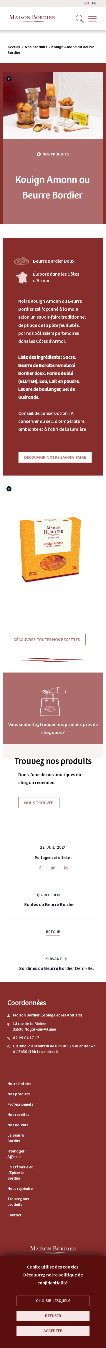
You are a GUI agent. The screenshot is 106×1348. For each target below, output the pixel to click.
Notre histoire (19, 1084)
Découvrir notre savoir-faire (55, 457)
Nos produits (36, 47)
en (86, 3)
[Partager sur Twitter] (53, 868)
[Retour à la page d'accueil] (32, 18)
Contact (14, 1215)
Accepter (53, 1330)
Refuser (53, 1315)
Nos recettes (18, 1114)
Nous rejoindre (20, 1188)
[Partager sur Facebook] (40, 868)
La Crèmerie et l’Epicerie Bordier (20, 1173)
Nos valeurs (17, 1125)
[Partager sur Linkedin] (66, 868)
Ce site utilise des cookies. (53, 1267)
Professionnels (20, 1104)
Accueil (14, 47)
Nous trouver (39, 802)
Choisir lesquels (53, 1300)
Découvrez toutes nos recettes (47, 639)
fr (94, 3)
